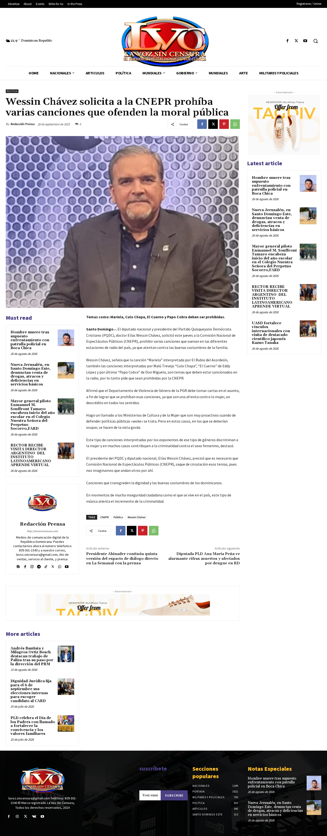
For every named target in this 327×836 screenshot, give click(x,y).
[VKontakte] (34, 817)
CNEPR (104, 517)
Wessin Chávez (136, 517)
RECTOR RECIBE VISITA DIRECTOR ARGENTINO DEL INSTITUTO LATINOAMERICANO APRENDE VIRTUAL (31, 455)
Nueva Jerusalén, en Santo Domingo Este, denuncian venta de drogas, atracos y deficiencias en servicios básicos (31, 375)
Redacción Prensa (22, 124)
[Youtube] (305, 41)
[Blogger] (18, 565)
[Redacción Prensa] (42, 503)
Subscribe (174, 795)
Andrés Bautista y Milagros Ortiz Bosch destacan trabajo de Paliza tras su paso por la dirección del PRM (32, 656)
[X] (296, 41)
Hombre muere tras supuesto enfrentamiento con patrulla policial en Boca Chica (30, 340)
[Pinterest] (224, 124)
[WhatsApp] (235, 124)
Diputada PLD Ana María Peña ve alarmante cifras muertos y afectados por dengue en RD (204, 558)
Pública (118, 517)
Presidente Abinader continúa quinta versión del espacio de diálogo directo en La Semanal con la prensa (122, 558)
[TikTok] (46, 565)
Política (12, 91)
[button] (315, 41)
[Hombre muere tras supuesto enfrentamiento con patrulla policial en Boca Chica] (66, 338)
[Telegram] (39, 565)
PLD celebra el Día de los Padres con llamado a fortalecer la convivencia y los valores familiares (33, 726)
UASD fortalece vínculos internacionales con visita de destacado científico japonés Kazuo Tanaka (271, 333)
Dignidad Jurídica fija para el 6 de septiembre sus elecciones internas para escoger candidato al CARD (31, 691)
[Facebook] (287, 41)
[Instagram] (32, 565)
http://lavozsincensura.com (42, 531)
